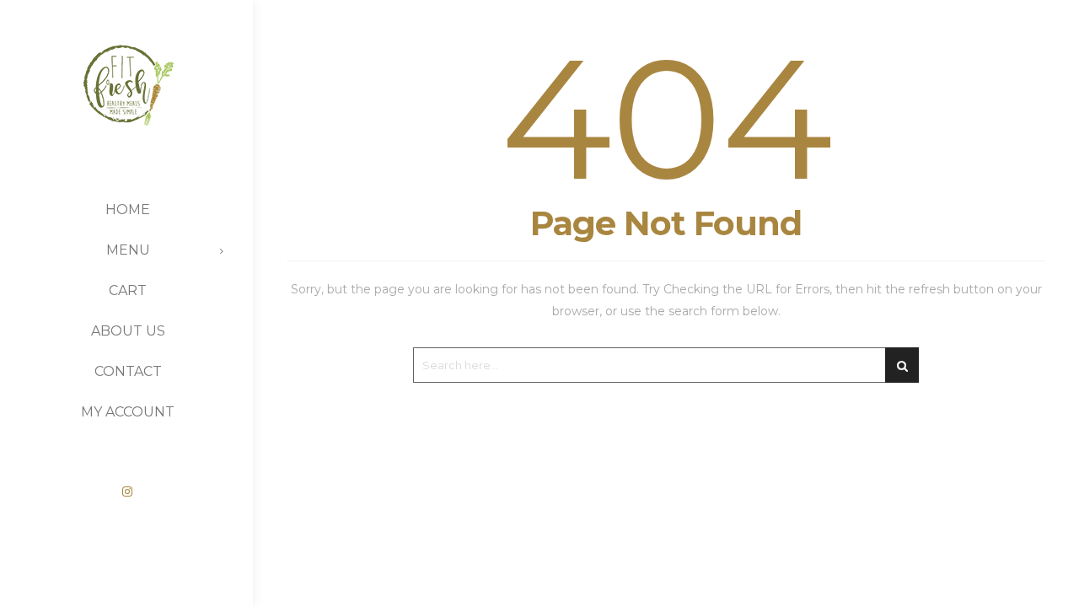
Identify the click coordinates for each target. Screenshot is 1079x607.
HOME (127, 209)
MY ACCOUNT (127, 412)
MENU (128, 250)
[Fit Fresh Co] (126, 74)
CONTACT (128, 371)
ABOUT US (128, 331)
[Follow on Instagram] (127, 491)
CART (128, 290)
